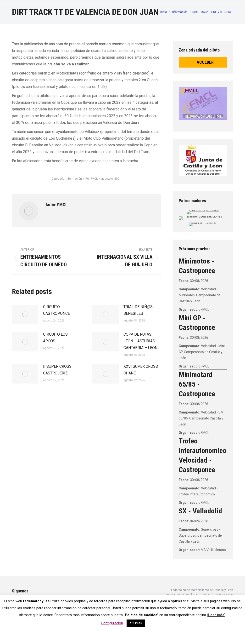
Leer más (216, 615)
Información (74, 178)
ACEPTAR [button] (135, 623)
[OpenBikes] (203, 210)
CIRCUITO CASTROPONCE (56, 310)
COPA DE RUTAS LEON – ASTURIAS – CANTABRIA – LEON (140, 341)
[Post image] (25, 314)
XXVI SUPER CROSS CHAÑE (140, 369)
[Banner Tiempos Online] (203, 103)
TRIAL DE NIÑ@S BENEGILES (138, 310)
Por (91, 178)
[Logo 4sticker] (203, 222)
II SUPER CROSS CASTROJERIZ (57, 369)
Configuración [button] (112, 623)
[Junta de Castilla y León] (203, 160)
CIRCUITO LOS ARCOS (55, 337)
